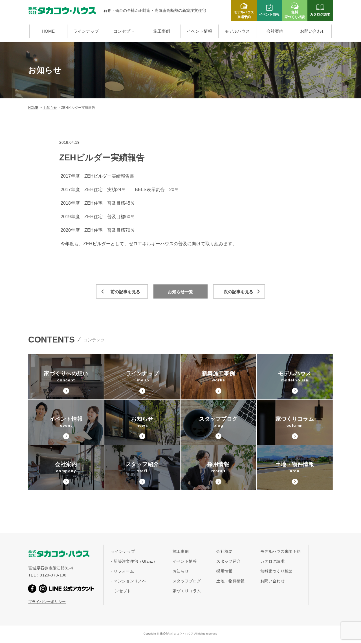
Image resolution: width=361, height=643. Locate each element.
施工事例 (161, 31)
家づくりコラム (187, 591)
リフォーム (124, 571)
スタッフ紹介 (228, 561)
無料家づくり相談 (276, 571)
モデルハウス (237, 31)
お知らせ (50, 108)
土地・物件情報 (230, 581)
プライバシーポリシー (47, 602)
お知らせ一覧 (180, 291)
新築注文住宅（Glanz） (135, 561)
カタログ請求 (272, 561)
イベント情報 (199, 31)
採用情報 (224, 571)
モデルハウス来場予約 (280, 551)
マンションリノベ (130, 581)
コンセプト (124, 31)
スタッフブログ (187, 581)
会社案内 (275, 31)
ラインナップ (86, 31)
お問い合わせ (312, 31)
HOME (48, 31)
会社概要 (224, 551)
